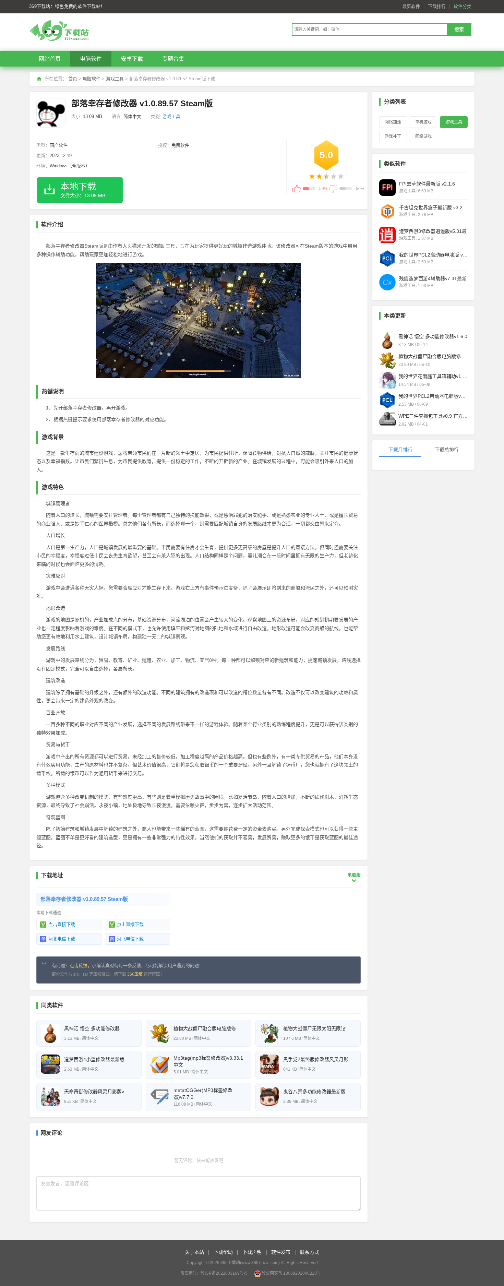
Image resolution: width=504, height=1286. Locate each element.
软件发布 (280, 1252)
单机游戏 (423, 122)
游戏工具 (115, 78)
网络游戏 (423, 136)
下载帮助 (223, 1252)
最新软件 (411, 6)
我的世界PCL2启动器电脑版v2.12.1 (433, 396)
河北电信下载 (61, 938)
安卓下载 (132, 59)
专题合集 (173, 59)
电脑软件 (91, 59)
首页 (72, 78)
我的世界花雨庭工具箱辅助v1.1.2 (433, 376)
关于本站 (194, 1252)
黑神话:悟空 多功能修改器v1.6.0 (432, 336)
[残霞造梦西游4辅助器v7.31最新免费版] (387, 282)
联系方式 (309, 1252)
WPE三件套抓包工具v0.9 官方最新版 (433, 416)
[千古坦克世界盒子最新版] (387, 211)
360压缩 (135, 974)
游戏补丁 (393, 136)
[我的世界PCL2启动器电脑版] (387, 258)
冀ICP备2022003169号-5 (224, 1273)
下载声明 (252, 1252)
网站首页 (50, 59)
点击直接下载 (61, 924)
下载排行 (437, 6)
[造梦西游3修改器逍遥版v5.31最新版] (387, 235)
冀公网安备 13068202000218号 (291, 1273)
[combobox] (369, 29)
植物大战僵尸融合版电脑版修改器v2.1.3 (433, 356)
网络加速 (393, 122)
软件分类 (462, 6)
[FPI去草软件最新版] (387, 187)
